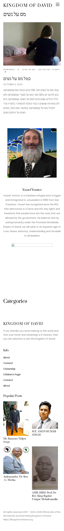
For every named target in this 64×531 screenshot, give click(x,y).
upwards (9, 69)
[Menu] (57, 4)
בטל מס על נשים (17, 78)
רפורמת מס (45, 69)
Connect (8, 363)
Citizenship (9, 369)
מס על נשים (28, 69)
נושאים (56, 69)
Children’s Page (12, 374)
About (6, 357)
